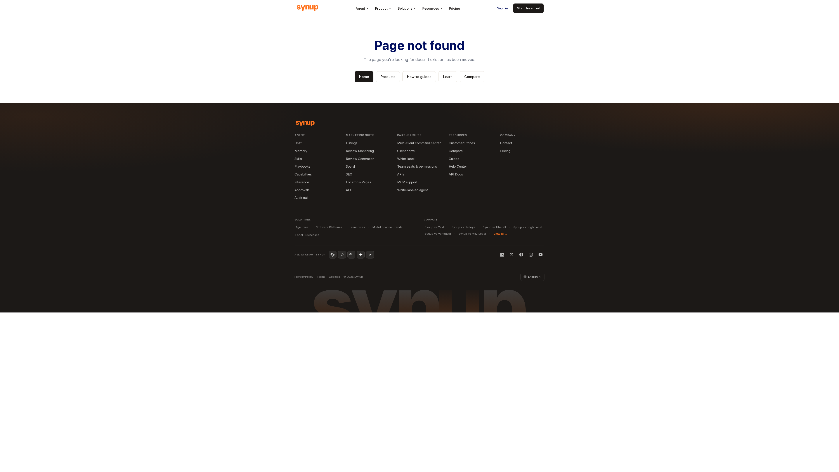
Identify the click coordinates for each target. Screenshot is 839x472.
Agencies (301, 227)
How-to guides (419, 77)
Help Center (458, 166)
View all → (501, 233)
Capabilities (303, 174)
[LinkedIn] (502, 255)
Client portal (406, 151)
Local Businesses (307, 235)
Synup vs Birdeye (463, 227)
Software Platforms (329, 227)
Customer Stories (462, 143)
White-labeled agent (412, 190)
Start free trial (528, 8)
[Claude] (351, 255)
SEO (349, 174)
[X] (512, 255)
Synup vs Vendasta (438, 233)
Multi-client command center (419, 143)
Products (388, 77)
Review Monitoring (360, 151)
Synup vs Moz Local (472, 233)
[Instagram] (531, 255)
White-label (405, 159)
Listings (351, 143)
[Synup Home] (307, 8)
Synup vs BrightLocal (527, 227)
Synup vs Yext (434, 227)
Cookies (334, 276)
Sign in (502, 8)
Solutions (405, 8)
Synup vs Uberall (494, 227)
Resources (430, 8)
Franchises (357, 227)
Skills (298, 159)
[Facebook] (521, 255)
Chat (298, 143)
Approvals (302, 190)
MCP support (407, 182)
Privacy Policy (304, 276)
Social (350, 166)
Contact (506, 143)
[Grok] (370, 255)
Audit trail (301, 198)
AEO (349, 190)
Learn (447, 77)
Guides (454, 159)
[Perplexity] (342, 255)
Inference (302, 182)
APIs (400, 174)
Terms (321, 276)
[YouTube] (540, 255)
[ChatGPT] (332, 255)
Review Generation (360, 159)
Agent (360, 8)
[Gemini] (361, 255)
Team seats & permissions (417, 166)
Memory (301, 151)
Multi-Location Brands (387, 227)
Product (381, 8)
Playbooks (302, 166)
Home (364, 77)
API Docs (456, 174)
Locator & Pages (358, 182)
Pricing (454, 8)
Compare (472, 77)
